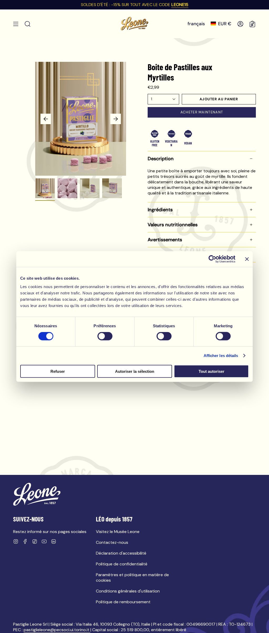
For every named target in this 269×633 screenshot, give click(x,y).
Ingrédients (160, 210)
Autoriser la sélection (134, 371)
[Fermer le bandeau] (247, 259)
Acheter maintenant (201, 112)
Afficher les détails (221, 355)
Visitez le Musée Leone (117, 531)
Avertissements (165, 240)
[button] (28, 23)
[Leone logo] (36, 494)
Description (161, 158)
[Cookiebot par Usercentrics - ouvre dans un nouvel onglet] (212, 259)
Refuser (57, 371)
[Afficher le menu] (16, 23)
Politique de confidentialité (121, 564)
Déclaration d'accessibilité (121, 553)
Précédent (45, 119)
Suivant (115, 119)
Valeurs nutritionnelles (173, 225)
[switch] (104, 336)
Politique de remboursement (123, 602)
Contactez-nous (112, 542)
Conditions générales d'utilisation (128, 591)
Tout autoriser (211, 371)
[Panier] (252, 23)
